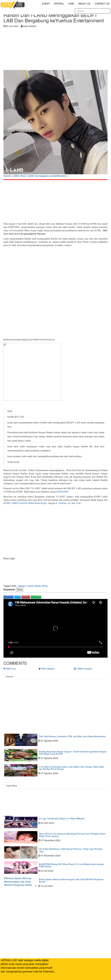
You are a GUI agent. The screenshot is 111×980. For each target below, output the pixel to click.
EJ (69, 502)
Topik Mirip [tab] (11, 785)
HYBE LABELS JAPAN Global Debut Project (25, 502)
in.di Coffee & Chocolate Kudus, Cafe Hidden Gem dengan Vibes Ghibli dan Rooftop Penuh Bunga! (71, 767)
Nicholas (63, 502)
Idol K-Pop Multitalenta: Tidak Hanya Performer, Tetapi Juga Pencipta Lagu (70, 850)
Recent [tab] (9, 676)
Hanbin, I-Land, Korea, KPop (33, 586)
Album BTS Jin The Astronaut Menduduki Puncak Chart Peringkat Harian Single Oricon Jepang (72, 834)
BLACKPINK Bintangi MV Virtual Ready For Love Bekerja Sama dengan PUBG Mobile (71, 865)
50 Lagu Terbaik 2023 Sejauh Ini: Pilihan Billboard (61, 818)
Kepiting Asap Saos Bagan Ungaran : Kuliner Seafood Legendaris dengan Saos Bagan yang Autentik (72, 752)
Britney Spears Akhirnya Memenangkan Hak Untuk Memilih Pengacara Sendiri (71, 880)
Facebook (8, 597)
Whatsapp (36, 597)
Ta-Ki (78, 502)
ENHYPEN (63, 491)
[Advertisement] (55, 49)
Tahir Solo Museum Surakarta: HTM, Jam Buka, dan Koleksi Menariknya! (72, 736)
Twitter (17, 597)
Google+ (25, 597)
